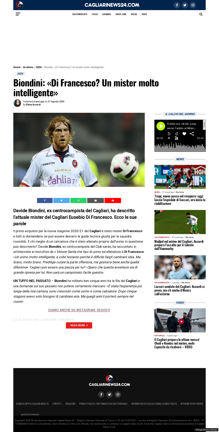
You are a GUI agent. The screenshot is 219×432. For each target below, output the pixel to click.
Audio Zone (121, 14)
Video (144, 14)
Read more (77, 325)
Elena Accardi (33, 104)
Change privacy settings (206, 430)
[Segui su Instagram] (118, 394)
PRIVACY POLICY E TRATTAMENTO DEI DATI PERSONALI (103, 403)
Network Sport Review (192, 403)
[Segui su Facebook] (101, 394)
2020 (39, 67)
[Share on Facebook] (45, 200)
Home (17, 67)
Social (134, 14)
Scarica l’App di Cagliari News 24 (32, 403)
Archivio (28, 67)
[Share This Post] (78, 200)
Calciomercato (79, 14)
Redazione (70, 403)
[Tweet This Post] (61, 200)
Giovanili (106, 14)
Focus (95, 14)
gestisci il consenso (30, 414)
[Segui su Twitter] (109, 394)
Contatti (57, 403)
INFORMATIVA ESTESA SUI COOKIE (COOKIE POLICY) (154, 403)
